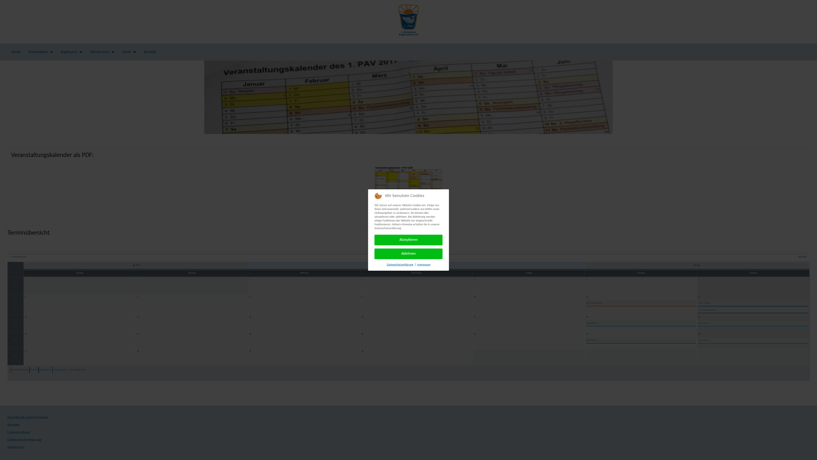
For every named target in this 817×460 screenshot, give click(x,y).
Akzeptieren (408, 240)
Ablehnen (408, 254)
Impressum (423, 264)
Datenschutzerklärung (400, 264)
